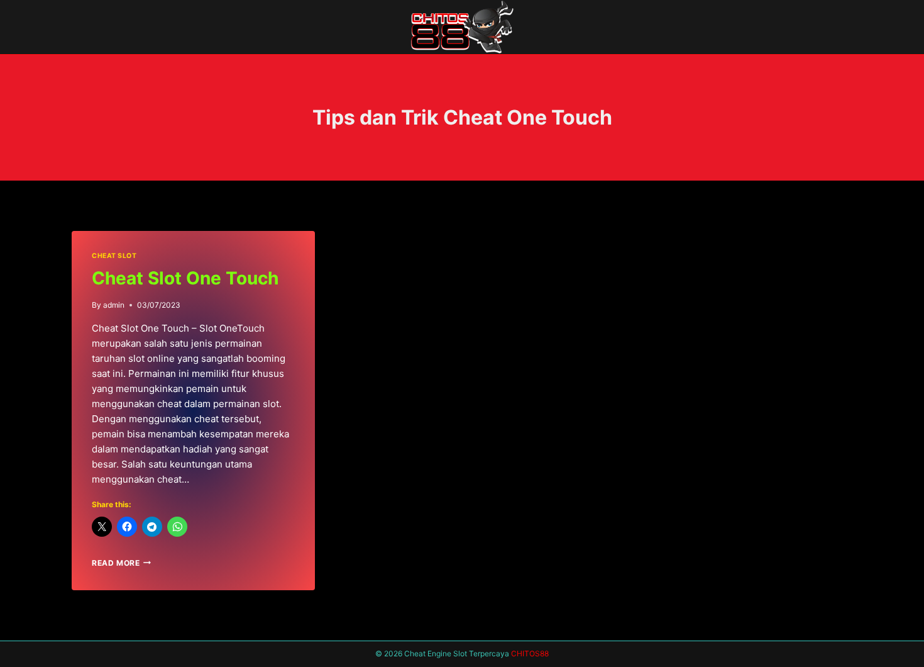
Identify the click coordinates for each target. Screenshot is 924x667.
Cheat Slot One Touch (185, 278)
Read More (121, 563)
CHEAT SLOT (114, 256)
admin (113, 305)
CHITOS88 (530, 653)
